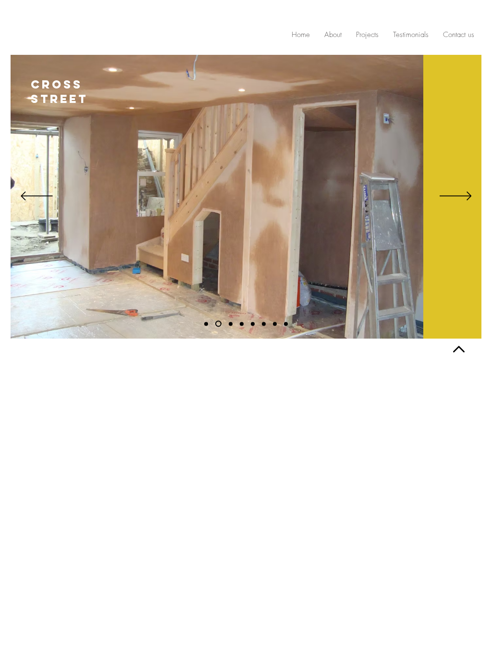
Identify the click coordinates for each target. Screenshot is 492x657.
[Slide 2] (217, 324)
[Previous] (37, 196)
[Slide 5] (229, 324)
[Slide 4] (253, 324)
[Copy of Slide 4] (242, 324)
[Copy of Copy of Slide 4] (286, 324)
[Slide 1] (206, 324)
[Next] (456, 196)
